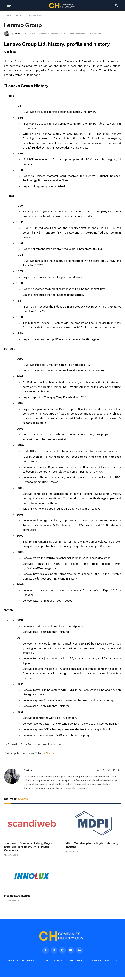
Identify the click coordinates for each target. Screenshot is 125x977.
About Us (12, 961)
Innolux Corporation (17, 895)
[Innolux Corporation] (32, 876)
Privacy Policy (32, 961)
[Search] (116, 5)
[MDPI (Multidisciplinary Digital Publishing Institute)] (93, 823)
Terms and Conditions (104, 961)
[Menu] (9, 5)
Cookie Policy (76, 961)
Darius (17, 34)
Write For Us (54, 961)
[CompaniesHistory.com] (62, 5)
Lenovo (51, 753)
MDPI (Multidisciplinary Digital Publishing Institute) (91, 844)
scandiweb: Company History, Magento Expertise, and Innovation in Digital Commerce (29, 846)
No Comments (78, 34)
